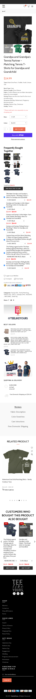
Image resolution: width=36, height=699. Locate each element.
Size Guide (19, 279)
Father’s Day (7, 294)
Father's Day (5, 648)
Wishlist (25, 5)
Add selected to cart (13, 188)
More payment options (18, 139)
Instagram (21, 593)
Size (5, 117)
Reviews (18, 407)
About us (4, 605)
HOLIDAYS (29, 294)
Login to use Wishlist (12, 276)
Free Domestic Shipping (18, 426)
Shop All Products (7, 611)
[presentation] (1, 542)
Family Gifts (14, 293)
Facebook (14, 593)
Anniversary (5, 659)
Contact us (5, 608)
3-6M (13, 117)
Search (4, 623)
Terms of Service (7, 625)
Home (4, 614)
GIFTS (14, 294)
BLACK (13, 123)
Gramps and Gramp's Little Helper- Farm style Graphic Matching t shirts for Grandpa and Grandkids (18, 216)
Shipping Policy (6, 631)
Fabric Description (18, 412)
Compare (9, 279)
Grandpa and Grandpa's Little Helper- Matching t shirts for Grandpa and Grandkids (18, 205)
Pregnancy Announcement (10, 657)
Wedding (4, 654)
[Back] (3, 11)
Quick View (32, 454)
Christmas (5, 662)
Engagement (6, 651)
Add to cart (19, 129)
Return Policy (6, 634)
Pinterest (18, 593)
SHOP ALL (15, 296)
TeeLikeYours (14, 696)
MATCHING (8, 296)
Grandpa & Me (21, 294)
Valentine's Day (6, 643)
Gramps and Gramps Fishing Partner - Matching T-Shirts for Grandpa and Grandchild (17, 228)
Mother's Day (6, 646)
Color (5, 123)
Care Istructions (18, 421)
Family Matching (24, 293)
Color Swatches (18, 417)
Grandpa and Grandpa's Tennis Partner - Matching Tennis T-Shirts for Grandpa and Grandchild (17, 195)
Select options (9, 492)
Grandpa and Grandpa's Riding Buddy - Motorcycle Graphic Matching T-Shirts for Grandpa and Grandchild (18, 263)
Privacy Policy (6, 628)
